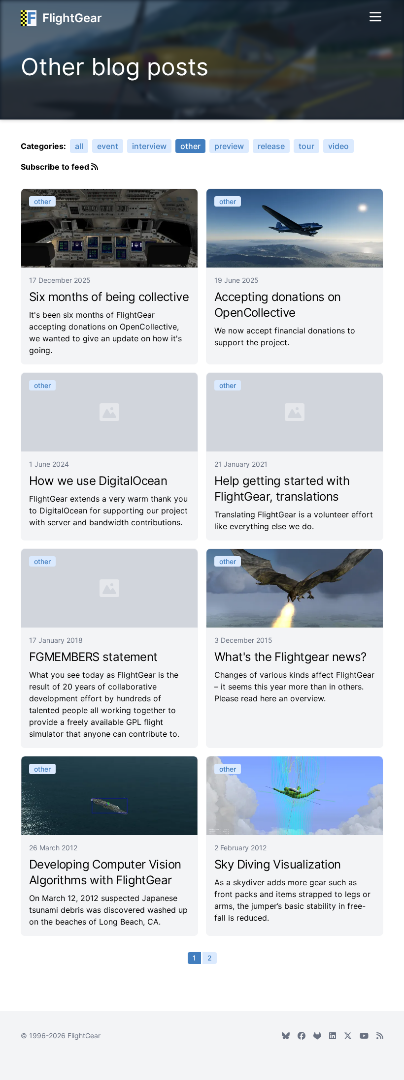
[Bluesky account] (286, 1036)
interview (149, 146)
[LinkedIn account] (332, 1036)
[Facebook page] (301, 1036)
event (107, 146)
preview (229, 146)
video (338, 146)
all (79, 146)
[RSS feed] (379, 1036)
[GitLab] (317, 1036)
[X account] (348, 1036)
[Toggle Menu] (375, 17)
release (271, 146)
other (190, 146)
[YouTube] (364, 1036)
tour (306, 146)
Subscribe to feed (56, 167)
